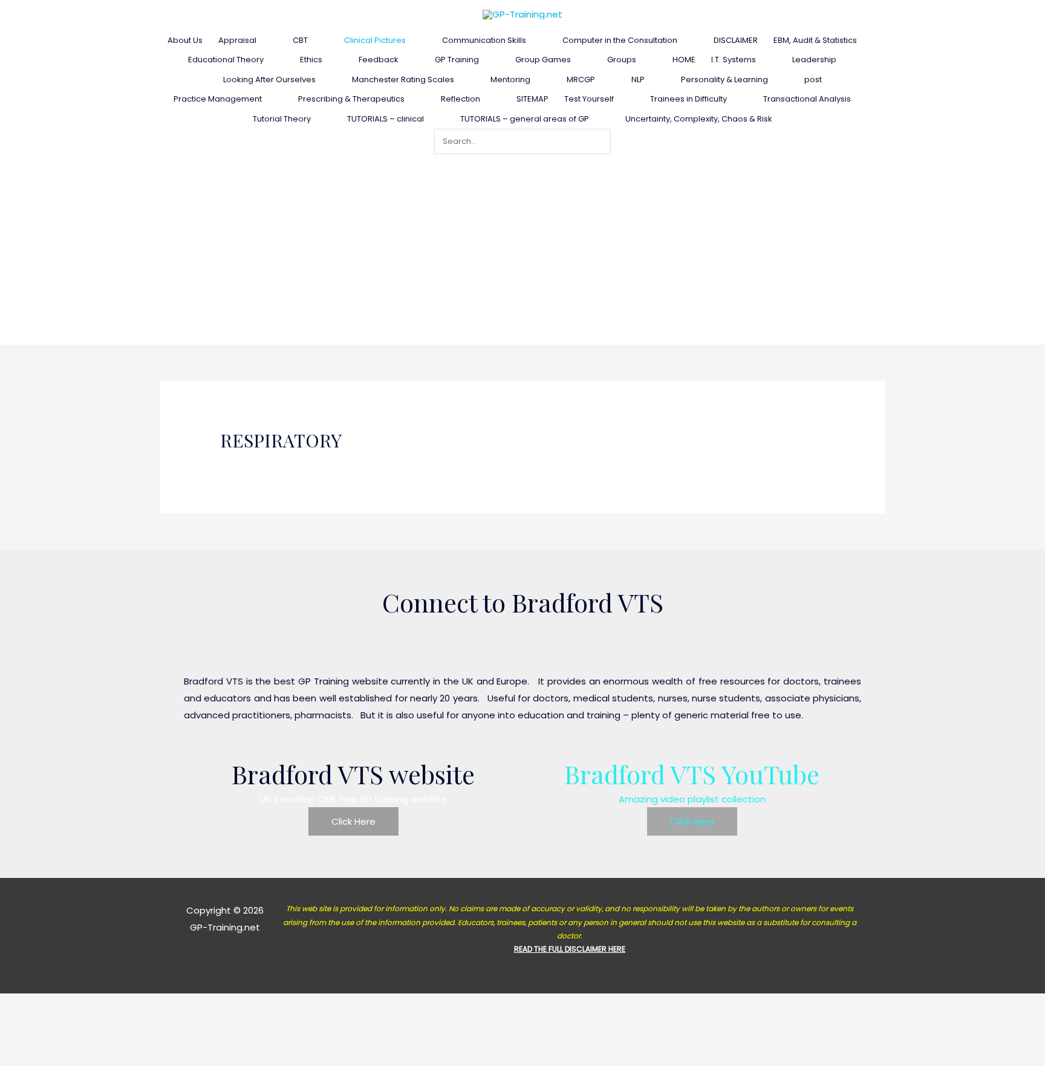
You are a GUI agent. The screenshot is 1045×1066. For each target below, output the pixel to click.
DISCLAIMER (736, 40)
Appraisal (237, 40)
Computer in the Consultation (619, 40)
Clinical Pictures (375, 40)
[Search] (604, 141)
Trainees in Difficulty (688, 99)
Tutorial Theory (282, 119)
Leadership (814, 59)
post (813, 79)
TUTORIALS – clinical (385, 119)
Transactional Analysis (807, 99)
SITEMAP (532, 99)
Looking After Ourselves (269, 79)
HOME (683, 59)
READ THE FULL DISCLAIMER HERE (569, 949)
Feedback (379, 59)
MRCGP (581, 79)
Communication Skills (484, 40)
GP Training (457, 59)
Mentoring (510, 79)
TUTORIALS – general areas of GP (524, 119)
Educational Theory (226, 59)
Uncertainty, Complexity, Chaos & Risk (698, 119)
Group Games (543, 59)
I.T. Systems (733, 59)
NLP (638, 79)
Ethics (311, 59)
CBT (300, 40)
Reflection (460, 99)
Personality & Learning (724, 79)
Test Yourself (589, 99)
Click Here (353, 821)
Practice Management (218, 99)
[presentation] (261, 40)
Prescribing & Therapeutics (351, 99)
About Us (185, 40)
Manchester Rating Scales (403, 79)
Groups (621, 59)
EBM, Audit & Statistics (815, 40)
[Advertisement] (522, 245)
